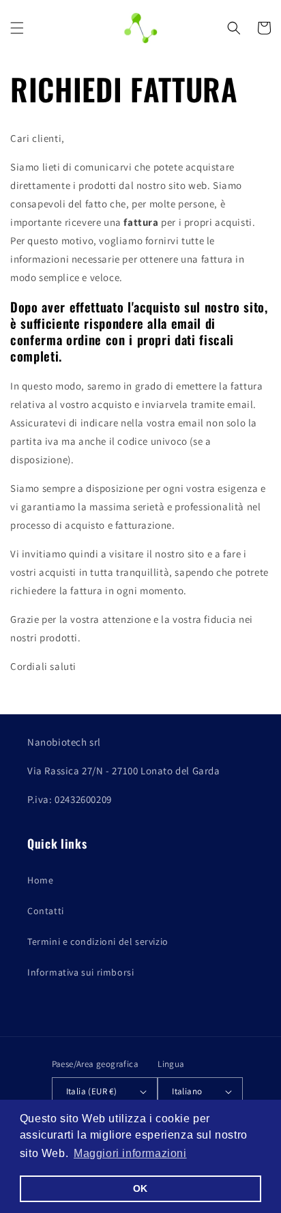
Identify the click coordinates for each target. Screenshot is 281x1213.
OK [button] (140, 1188)
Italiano (187, 1091)
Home (40, 880)
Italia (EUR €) (91, 1091)
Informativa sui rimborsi (80, 972)
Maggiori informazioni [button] (130, 1153)
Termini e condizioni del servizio (97, 941)
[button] (17, 28)
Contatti (45, 911)
